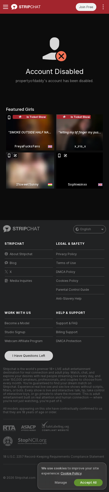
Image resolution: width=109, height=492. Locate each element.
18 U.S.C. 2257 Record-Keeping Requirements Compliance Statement (53, 456)
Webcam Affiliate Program (24, 341)
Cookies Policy (67, 281)
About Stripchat (21, 254)
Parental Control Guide (72, 289)
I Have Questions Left (28, 356)
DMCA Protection (68, 341)
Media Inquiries (21, 281)
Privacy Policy (66, 254)
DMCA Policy (65, 272)
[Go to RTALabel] (10, 428)
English (85, 229)
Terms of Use (66, 263)
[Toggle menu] (5, 7)
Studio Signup (15, 332)
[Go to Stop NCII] (33, 441)
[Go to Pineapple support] (8, 441)
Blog (13, 263)
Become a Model (17, 323)
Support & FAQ (67, 323)
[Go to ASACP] (29, 428)
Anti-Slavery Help (69, 298)
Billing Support (67, 332)
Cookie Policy (71, 473)
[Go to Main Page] (33, 7)
